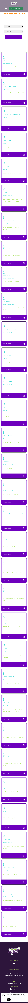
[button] (16, 8)
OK (8, 999)
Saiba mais (13, 999)
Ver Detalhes (7, 74)
